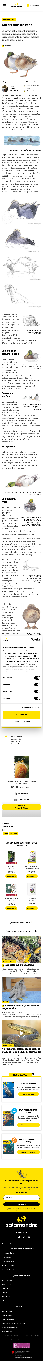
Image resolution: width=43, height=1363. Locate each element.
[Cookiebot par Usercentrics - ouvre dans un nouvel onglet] (30, 639)
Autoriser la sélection (21, 721)
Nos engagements (8, 1280)
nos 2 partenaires (16, 651)
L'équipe (4, 1292)
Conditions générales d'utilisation (13, 1324)
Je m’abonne (21, 807)
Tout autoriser (21, 714)
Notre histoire (6, 1284)
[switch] (37, 684)
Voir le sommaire (23, 793)
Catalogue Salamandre (9, 1319)
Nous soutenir (6, 1296)
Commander (10, 876)
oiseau (10, 100)
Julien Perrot (6, 1288)
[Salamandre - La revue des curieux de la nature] (16, 5)
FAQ (3, 1301)
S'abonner (35, 5)
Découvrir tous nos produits (20, 922)
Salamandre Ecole (8, 1261)
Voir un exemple (21, 1192)
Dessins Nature (8, 19)
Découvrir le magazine (29, 1125)
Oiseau (5, 833)
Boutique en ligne (8, 1253)
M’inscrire (20, 1204)
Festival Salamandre (9, 1265)
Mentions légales (7, 1332)
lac (15, 98)
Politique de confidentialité (11, 1328)
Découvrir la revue (28, 1094)
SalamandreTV (7, 1257)
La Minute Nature (8, 1269)
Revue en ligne (24, 800)
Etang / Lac (14, 833)
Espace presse (7, 1315)
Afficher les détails (29, 707)
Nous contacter (7, 1244)
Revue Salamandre (15, 742)
